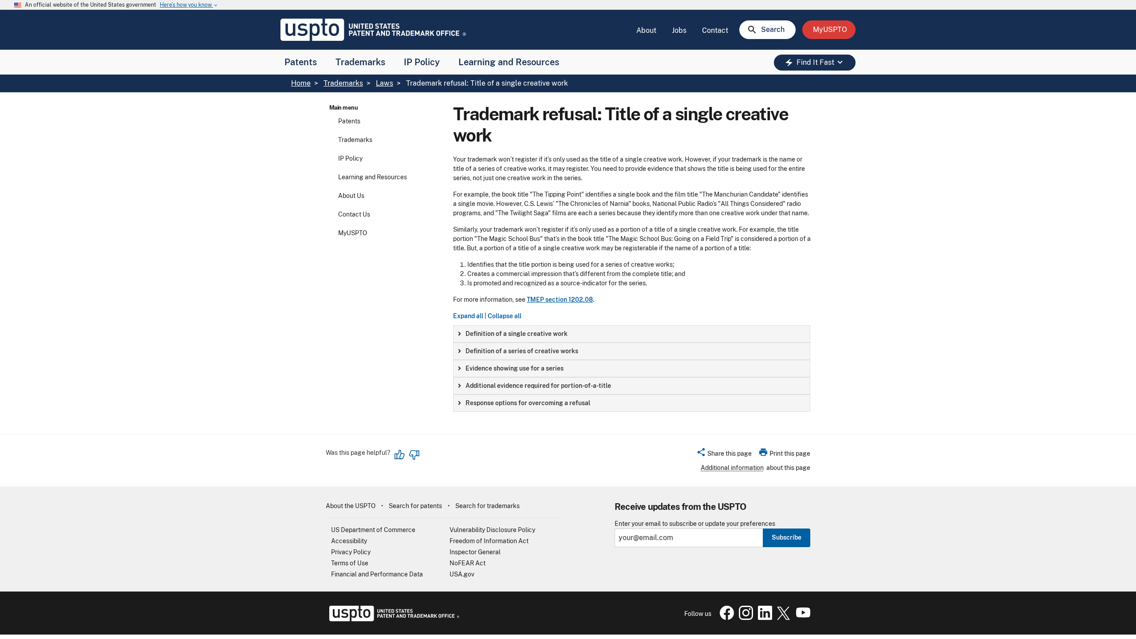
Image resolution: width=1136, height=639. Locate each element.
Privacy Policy (351, 552)
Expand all (468, 316)
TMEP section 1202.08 (560, 299)
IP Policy (422, 62)
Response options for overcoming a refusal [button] (527, 402)
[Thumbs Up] (399, 455)
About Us (351, 195)
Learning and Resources (508, 62)
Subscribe (786, 537)
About (646, 30)
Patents (300, 62)
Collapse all (504, 316)
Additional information (732, 467)
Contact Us (354, 214)
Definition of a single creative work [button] (516, 333)
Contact (715, 30)
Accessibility (349, 540)
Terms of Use (349, 563)
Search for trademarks (487, 505)
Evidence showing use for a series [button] (514, 368)
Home (301, 83)
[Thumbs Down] (414, 455)
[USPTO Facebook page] (725, 617)
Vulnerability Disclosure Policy (492, 529)
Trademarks (360, 62)
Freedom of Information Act (489, 540)
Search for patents (415, 505)
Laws (384, 83)
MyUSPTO (352, 233)
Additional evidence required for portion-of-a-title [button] (538, 385)
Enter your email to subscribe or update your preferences (695, 524)
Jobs (679, 30)
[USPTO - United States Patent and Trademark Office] (392, 619)
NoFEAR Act (467, 563)
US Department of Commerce (373, 529)
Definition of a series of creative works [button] (521, 351)
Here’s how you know (189, 5)
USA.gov (462, 574)
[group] (631, 334)
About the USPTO (350, 505)
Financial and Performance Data (377, 574)
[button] (724, 454)
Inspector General (475, 552)
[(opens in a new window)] (744, 617)
